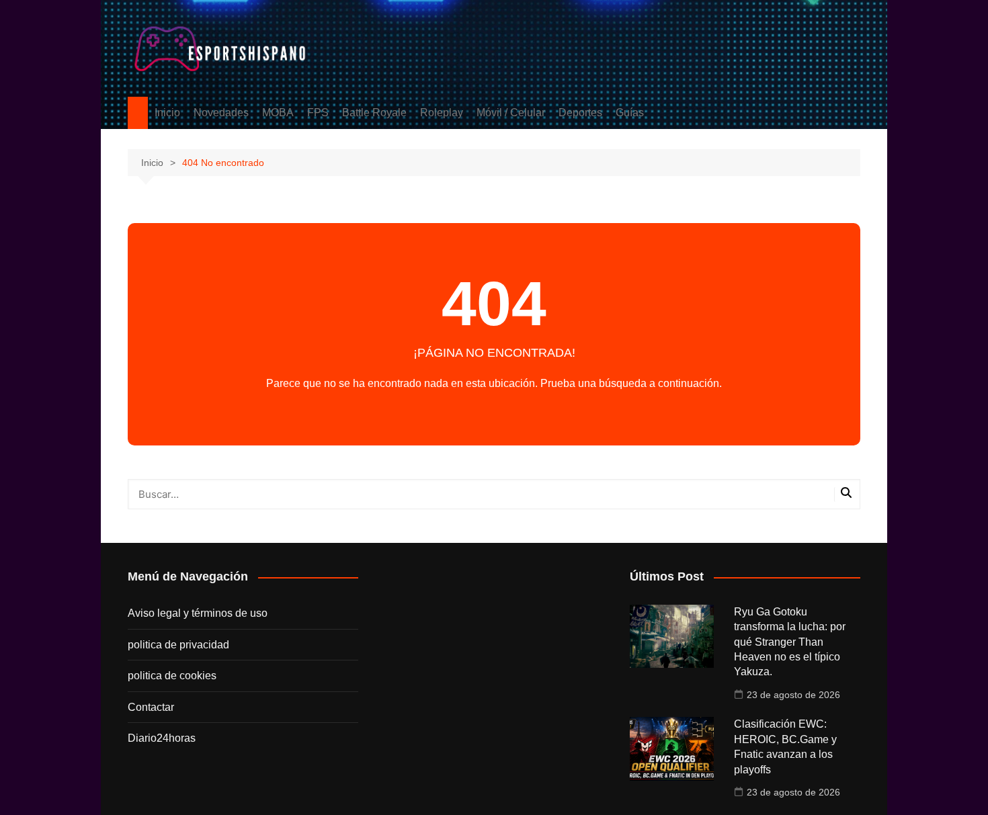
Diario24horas (162, 738)
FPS (318, 112)
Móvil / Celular (511, 112)
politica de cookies (172, 675)
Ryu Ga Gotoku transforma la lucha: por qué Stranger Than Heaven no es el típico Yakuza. (790, 642)
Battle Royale (374, 112)
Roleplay (441, 112)
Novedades (221, 112)
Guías (630, 112)
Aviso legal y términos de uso (197, 613)
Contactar (151, 707)
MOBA (278, 112)
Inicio (167, 112)
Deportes (580, 112)
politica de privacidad (178, 644)
